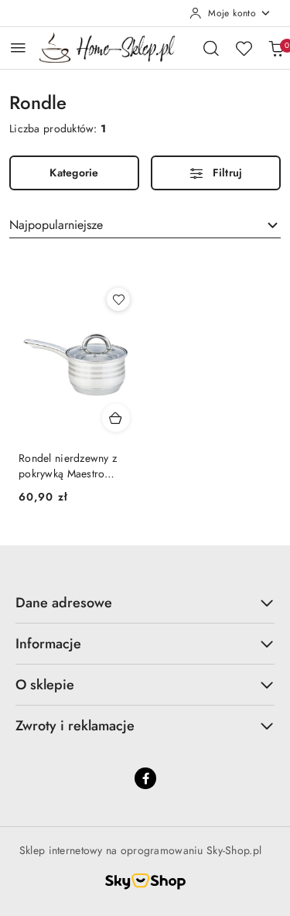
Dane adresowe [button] (63, 603)
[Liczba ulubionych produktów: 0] (243, 48)
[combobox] (145, 225)
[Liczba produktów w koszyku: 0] (276, 48)
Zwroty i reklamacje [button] (75, 726)
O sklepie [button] (44, 685)
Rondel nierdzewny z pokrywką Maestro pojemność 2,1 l (68, 465)
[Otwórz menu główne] (18, 47)
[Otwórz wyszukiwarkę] (211, 48)
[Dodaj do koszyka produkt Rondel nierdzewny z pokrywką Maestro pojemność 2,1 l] (116, 418)
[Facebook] (145, 778)
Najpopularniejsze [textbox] (56, 225)
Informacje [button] (48, 644)
